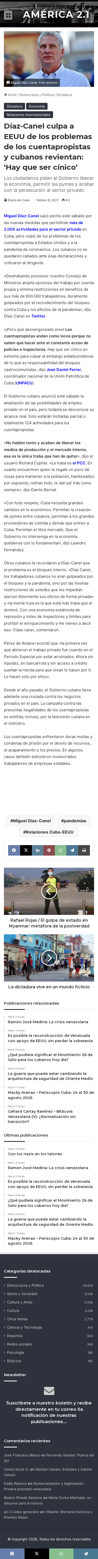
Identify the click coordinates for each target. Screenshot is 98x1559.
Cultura (13, 1310)
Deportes (14, 1336)
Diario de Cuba (19, 200)
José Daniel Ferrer (64, 369)
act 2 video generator (21, 1512)
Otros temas (17, 1319)
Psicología (15, 1352)
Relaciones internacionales (28, 115)
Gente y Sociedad (22, 1294)
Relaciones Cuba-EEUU (50, 832)
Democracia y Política (36, 95)
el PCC (79, 462)
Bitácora (14, 1361)
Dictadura (64, 95)
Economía (37, 106)
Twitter (38, 316)
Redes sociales (19, 1344)
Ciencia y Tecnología (24, 1327)
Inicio (11, 95)
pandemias (75, 820)
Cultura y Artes (19, 1302)
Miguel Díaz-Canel (21, 215)
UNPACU (24, 382)
